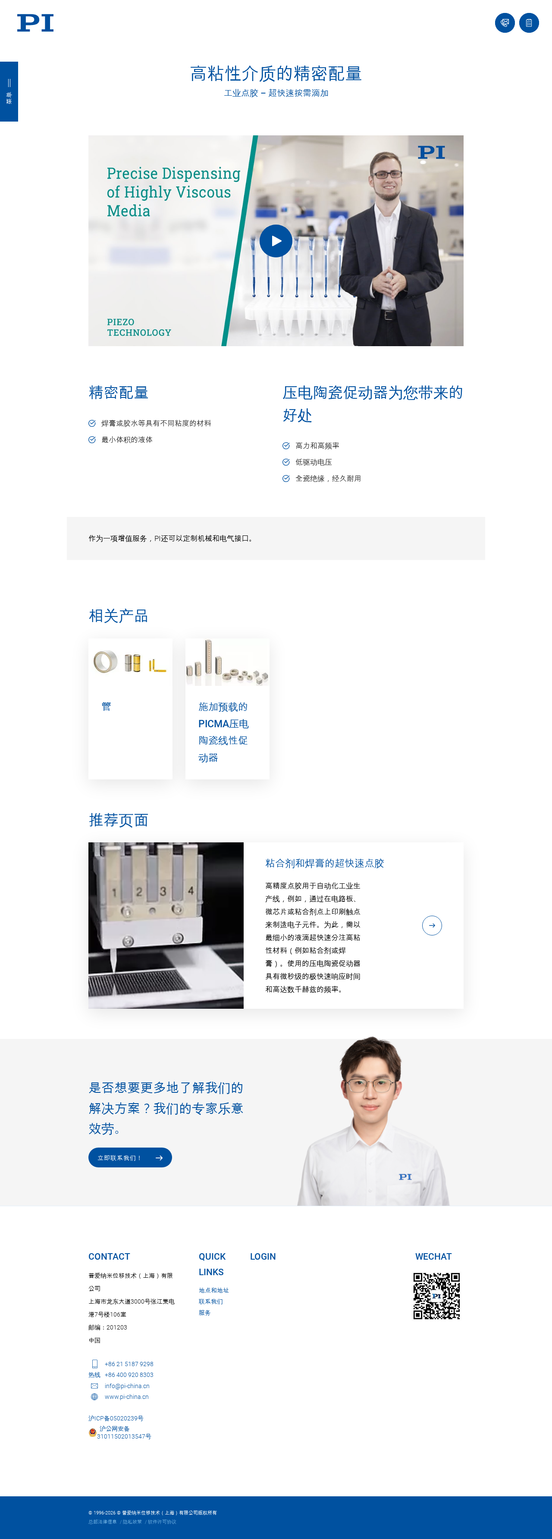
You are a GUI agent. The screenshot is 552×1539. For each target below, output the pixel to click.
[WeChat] (437, 1296)
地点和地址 (214, 1290)
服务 (205, 1312)
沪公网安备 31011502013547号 (124, 1432)
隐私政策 (132, 1522)
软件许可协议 (162, 1522)
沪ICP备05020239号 (116, 1418)
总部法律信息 (102, 1522)
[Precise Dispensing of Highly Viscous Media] (276, 240)
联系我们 (211, 1301)
